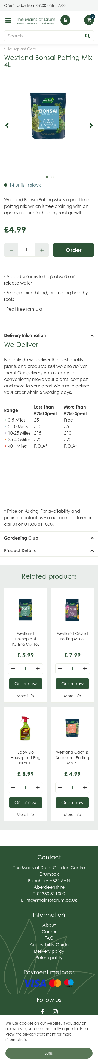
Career (49, 931)
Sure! (49, 1053)
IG (55, 1012)
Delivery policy (49, 951)
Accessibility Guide (49, 944)
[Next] (91, 126)
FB (43, 1012)
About (49, 925)
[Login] (65, 20)
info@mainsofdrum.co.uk (51, 900)
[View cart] (89, 20)
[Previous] (7, 126)
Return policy (49, 957)
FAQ (49, 938)
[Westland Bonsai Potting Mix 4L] (49, 125)
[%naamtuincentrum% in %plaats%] (36, 20)
